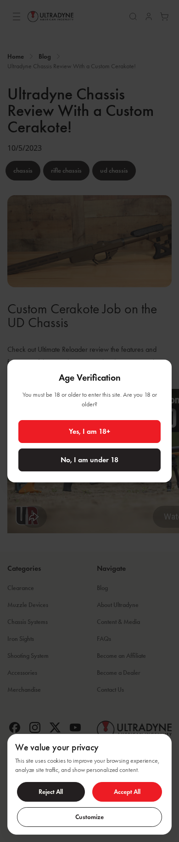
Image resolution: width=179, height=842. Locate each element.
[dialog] (89, 784)
